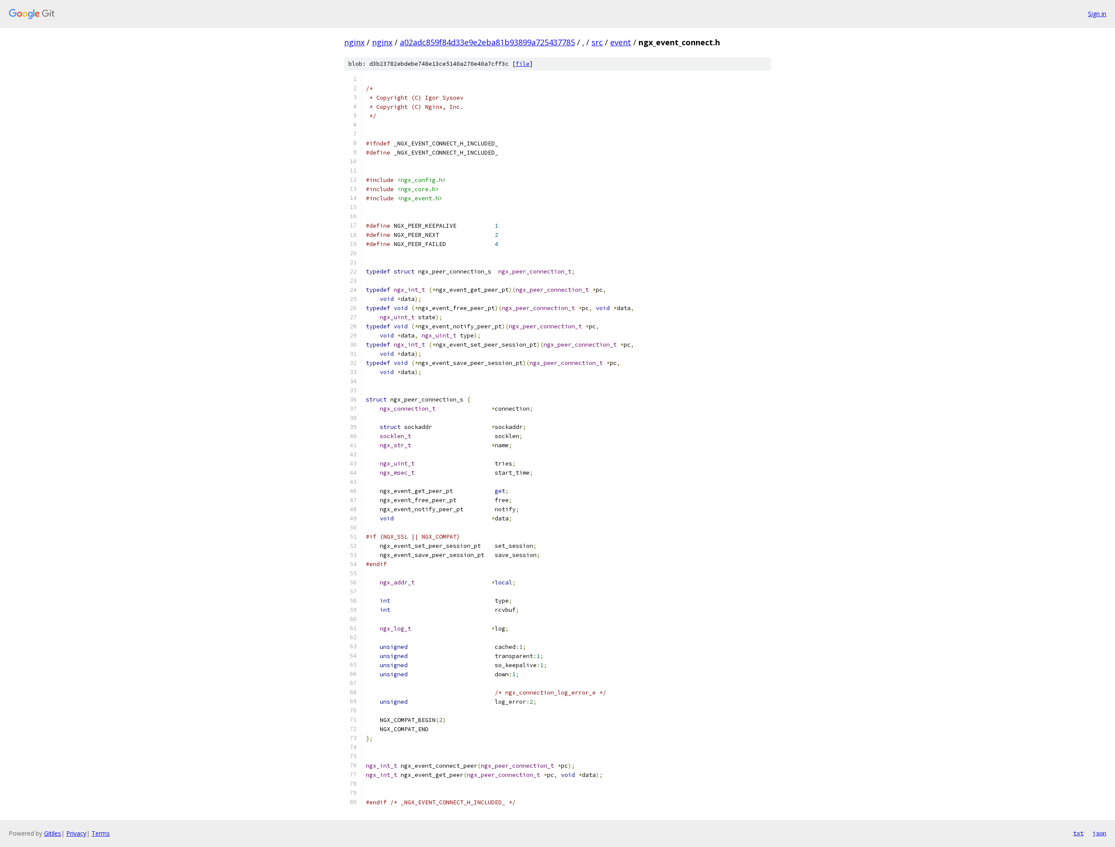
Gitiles (52, 833)
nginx (354, 42)
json (1099, 833)
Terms (100, 833)
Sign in (1097, 14)
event (620, 42)
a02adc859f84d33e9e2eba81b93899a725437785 (487, 42)
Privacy (76, 833)
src (597, 42)
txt (1078, 833)
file (523, 63)
